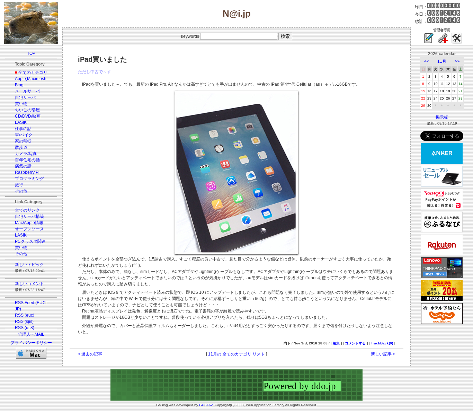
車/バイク (24, 134)
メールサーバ (27, 91)
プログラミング (29, 178)
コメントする (355, 343)
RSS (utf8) (24, 327)
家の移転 (23, 141)
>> (457, 61)
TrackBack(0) (382, 343)
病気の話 (23, 166)
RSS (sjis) (24, 321)
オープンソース (29, 228)
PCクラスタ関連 (30, 241)
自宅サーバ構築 (29, 216)
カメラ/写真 (26, 153)
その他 (21, 191)
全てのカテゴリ (32, 72)
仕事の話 (23, 128)
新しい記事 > (383, 354)
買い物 (21, 103)
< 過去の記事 (90, 354)
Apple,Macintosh (30, 78)
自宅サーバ (25, 97)
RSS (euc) (24, 315)
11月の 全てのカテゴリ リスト (236, 354)
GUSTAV (206, 405)
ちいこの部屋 (27, 110)
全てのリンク (27, 210)
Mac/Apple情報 (29, 222)
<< (426, 61)
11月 (441, 61)
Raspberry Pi (27, 172)
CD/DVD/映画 (28, 116)
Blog (19, 85)
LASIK (21, 122)
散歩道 (21, 147)
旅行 (19, 184)
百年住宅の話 (27, 159)
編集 (336, 343)
